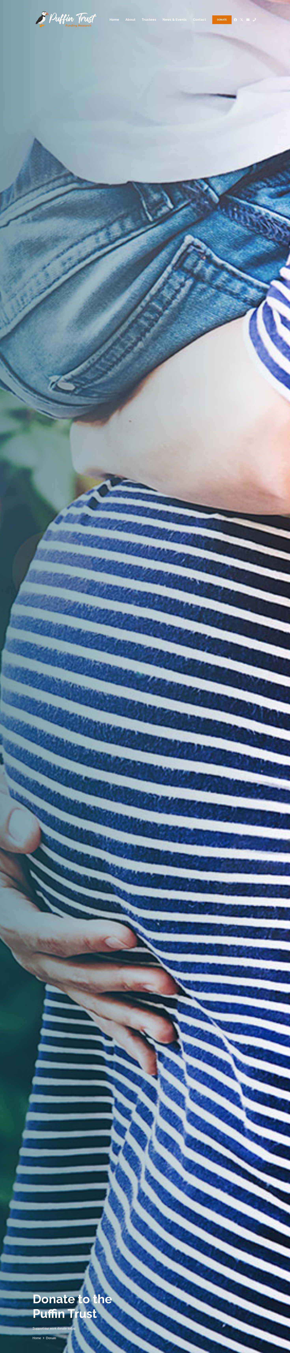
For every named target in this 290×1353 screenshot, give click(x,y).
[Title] (254, 20)
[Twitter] (242, 20)
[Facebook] (235, 20)
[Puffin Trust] (66, 20)
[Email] (248, 20)
